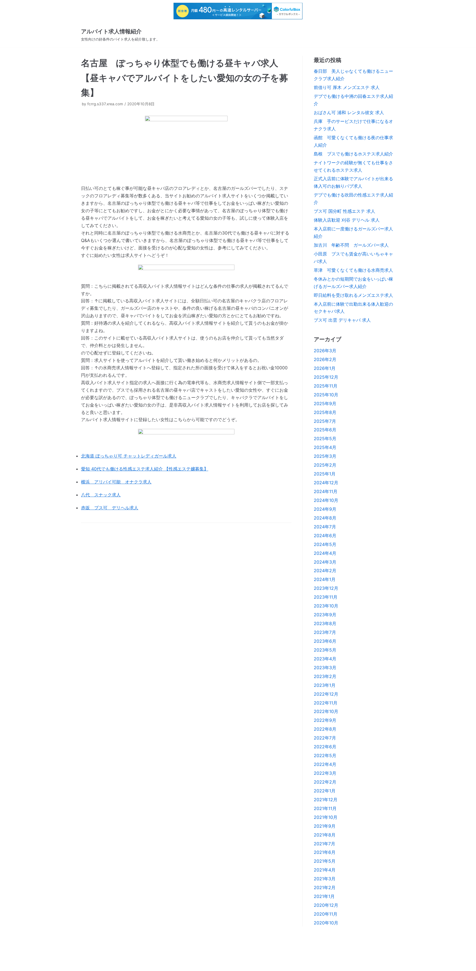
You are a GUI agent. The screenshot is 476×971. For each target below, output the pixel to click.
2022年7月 (325, 738)
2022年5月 (325, 755)
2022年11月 (325, 703)
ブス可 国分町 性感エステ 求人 (344, 211)
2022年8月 (325, 729)
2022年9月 (325, 720)
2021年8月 (325, 835)
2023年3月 (325, 667)
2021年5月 (325, 861)
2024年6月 (325, 535)
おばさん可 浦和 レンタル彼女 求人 (349, 112)
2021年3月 (325, 878)
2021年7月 (324, 843)
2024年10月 (326, 500)
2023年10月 (326, 606)
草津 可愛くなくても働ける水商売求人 (353, 270)
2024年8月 (325, 518)
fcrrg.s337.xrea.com (105, 104)
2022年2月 (325, 782)
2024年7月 (325, 526)
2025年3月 (325, 456)
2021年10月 (325, 817)
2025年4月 (325, 447)
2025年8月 (325, 412)
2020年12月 (326, 905)
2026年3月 (325, 350)
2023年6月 (325, 641)
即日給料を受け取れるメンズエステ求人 (353, 295)
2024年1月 (325, 579)
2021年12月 (325, 799)
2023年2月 (325, 676)
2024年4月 (325, 553)
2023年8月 (325, 623)
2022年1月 (325, 791)
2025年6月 (325, 429)
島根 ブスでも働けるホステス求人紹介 (353, 154)
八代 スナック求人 (101, 494)
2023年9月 (325, 614)
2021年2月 (325, 887)
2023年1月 (325, 685)
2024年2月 (325, 570)
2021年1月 (324, 896)
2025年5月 (325, 438)
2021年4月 (325, 870)
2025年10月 (326, 394)
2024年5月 (325, 544)
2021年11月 (325, 808)
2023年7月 (325, 632)
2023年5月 (325, 650)
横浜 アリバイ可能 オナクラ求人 (116, 482)
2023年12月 (326, 588)
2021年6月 (325, 852)
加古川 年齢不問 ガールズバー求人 (351, 245)
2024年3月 (325, 562)
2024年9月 (325, 509)
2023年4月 (325, 658)
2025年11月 (325, 386)
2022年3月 (325, 773)
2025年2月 (325, 465)
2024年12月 (326, 482)
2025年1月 (325, 474)
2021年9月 (325, 826)
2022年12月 (326, 694)
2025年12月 (326, 377)
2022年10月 (326, 711)
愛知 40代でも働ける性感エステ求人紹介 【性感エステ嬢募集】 (144, 469)
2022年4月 (325, 764)
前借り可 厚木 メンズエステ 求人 (347, 87)
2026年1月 (325, 368)
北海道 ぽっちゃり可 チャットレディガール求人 (128, 456)
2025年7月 (325, 421)
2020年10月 (326, 923)
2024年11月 (325, 491)
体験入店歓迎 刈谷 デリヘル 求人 (347, 220)
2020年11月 (325, 914)
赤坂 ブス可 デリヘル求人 (109, 507)
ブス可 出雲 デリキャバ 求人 (342, 320)
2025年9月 (325, 403)
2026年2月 (325, 359)
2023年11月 (325, 597)
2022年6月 (325, 746)
